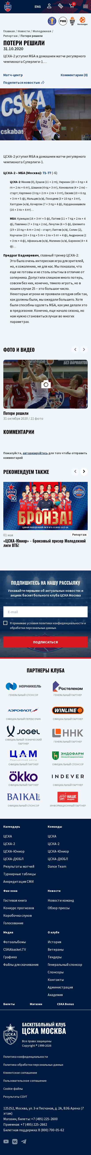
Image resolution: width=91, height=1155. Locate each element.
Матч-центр (13, 75)
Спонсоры (56, 972)
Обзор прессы (59, 908)
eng (38, 6)
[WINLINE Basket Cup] (72, 21)
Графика (10, 957)
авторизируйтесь (35, 453)
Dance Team (57, 866)
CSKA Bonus (65, 1004)
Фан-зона (10, 891)
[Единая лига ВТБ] (52, 21)
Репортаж (10, 36)
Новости (24, 31)
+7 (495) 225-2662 (34, 1124)
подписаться (45, 642)
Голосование (13, 923)
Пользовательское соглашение (25, 1081)
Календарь (11, 827)
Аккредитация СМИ (18, 881)
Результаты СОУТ (15, 1097)
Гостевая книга (15, 900)
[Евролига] (82, 21)
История (54, 942)
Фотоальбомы (14, 942)
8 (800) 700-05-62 (51, 1130)
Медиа (8, 932)
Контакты (56, 979)
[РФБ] (63, 21)
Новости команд (61, 900)
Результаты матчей (18, 866)
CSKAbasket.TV (14, 949)
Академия (55, 994)
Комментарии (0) (74, 75)
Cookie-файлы (13, 1089)
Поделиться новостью (21, 82)
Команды (55, 827)
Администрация (60, 987)
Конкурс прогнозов (18, 908)
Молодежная (42, 31)
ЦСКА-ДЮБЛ (13, 859)
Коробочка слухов (17, 915)
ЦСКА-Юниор (14, 851)
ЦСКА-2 (9, 843)
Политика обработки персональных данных (33, 1065)
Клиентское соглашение (20, 1073)
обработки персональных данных (33, 628)
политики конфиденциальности (61, 623)
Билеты (9, 1004)
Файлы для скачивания (20, 964)
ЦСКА (7, 836)
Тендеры (55, 957)
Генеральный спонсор (65, 964)
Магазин (36, 1004)
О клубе (53, 932)
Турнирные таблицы (19, 874)
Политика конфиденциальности (25, 1057)
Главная (9, 31)
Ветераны (56, 949)
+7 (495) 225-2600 (44, 1119)
